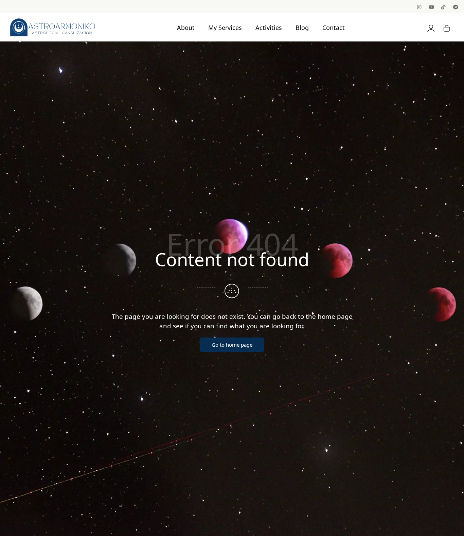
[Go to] (420, 6)
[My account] (431, 27)
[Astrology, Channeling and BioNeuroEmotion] (52, 27)
